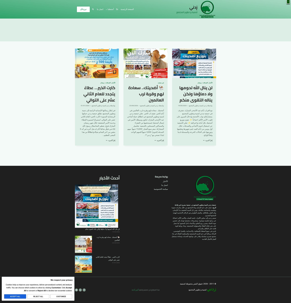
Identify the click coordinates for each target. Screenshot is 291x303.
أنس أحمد (135, 289)
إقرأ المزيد (207, 140)
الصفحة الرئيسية (127, 9)
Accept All (15, 296)
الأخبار (210, 83)
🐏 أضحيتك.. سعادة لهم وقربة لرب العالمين (146, 94)
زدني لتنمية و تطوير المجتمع (198, 106)
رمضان (200, 83)
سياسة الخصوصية (161, 189)
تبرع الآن (83, 9)
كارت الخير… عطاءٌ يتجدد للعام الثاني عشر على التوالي (99, 94)
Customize (61, 296)
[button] (288, 2)
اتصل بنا (100, 9)
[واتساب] (80, 289)
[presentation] (194, 63)
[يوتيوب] (76, 289)
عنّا (117, 9)
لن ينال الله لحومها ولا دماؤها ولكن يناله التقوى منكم (195, 94)
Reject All (38, 296)
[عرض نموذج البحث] (93, 9)
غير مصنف (161, 83)
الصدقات (205, 83)
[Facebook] (84, 289)
